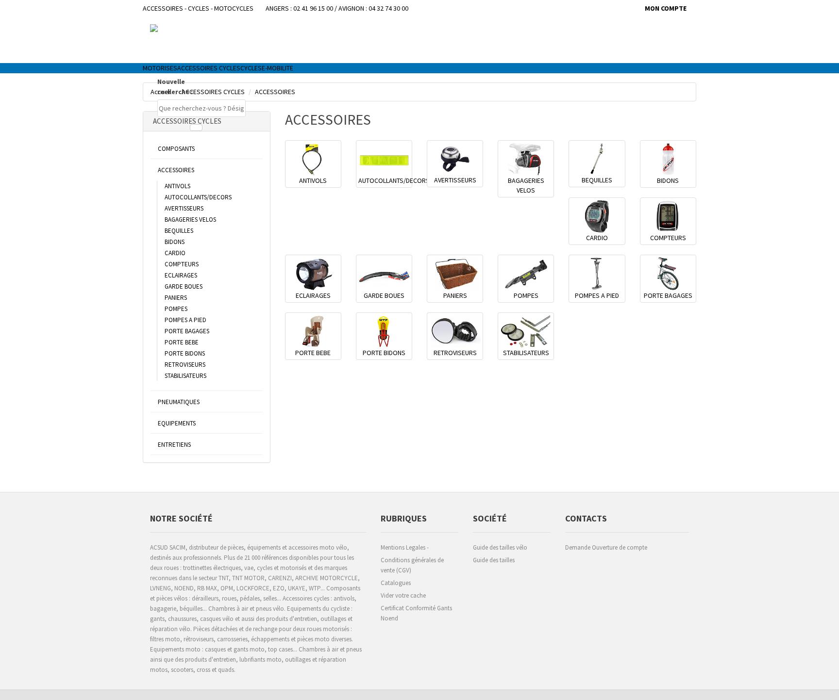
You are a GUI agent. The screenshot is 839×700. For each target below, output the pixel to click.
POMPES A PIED (185, 320)
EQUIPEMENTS (177, 423)
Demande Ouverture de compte (606, 547)
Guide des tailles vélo (500, 547)
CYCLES (251, 68)
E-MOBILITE (277, 68)
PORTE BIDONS (185, 353)
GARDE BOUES (183, 286)
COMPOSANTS (176, 149)
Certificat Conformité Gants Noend (416, 613)
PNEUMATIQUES (179, 402)
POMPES (176, 309)
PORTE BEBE (182, 342)
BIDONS (175, 242)
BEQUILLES (179, 231)
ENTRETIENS (174, 444)
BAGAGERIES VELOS (190, 219)
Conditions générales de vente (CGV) (412, 565)
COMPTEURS (182, 264)
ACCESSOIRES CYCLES (208, 68)
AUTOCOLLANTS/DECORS (198, 197)
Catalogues (396, 583)
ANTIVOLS (177, 186)
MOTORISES (160, 68)
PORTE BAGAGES (187, 331)
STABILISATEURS (185, 376)
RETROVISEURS (185, 364)
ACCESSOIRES (176, 170)
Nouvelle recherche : (175, 86)
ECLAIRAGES (181, 275)
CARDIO (175, 253)
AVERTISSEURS (184, 208)
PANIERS (176, 297)
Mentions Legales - (405, 547)
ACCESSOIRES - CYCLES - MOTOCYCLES (198, 8)
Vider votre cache (403, 595)
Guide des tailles (494, 560)
